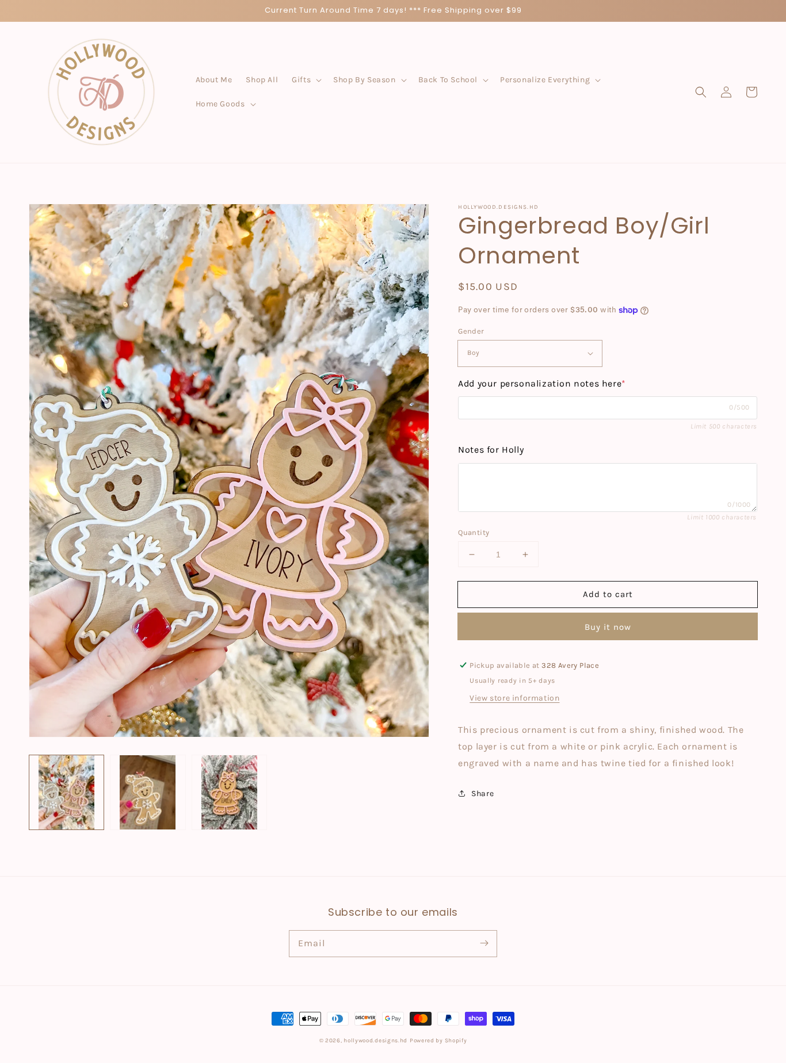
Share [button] (482, 793)
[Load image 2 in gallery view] (147, 792)
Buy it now (608, 627)
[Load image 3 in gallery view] (229, 792)
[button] (305, 80)
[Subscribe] (484, 943)
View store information (514, 698)
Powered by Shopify (438, 1040)
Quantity (473, 532)
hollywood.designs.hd (375, 1040)
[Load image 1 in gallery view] (66, 792)
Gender (471, 331)
